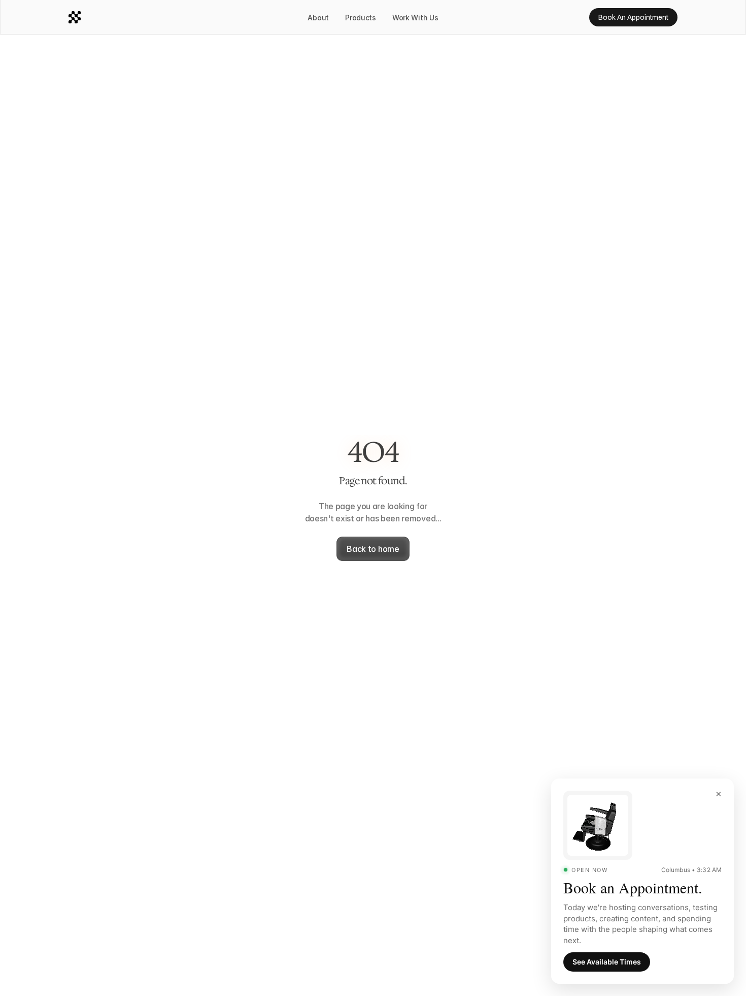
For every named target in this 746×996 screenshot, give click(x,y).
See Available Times (606, 961)
